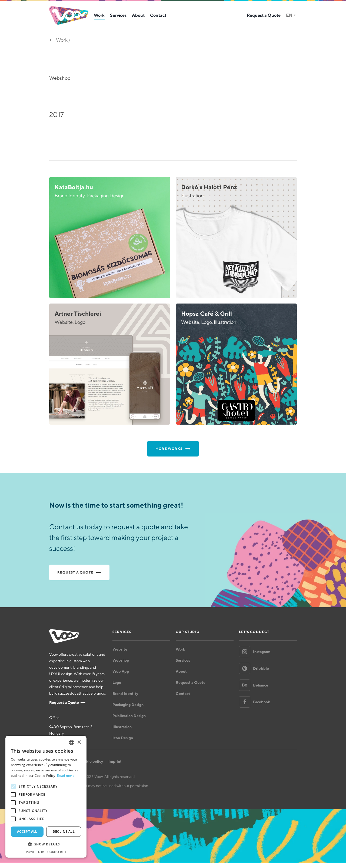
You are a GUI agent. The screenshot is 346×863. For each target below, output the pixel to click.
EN (289, 15)
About (138, 15)
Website (119, 649)
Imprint (115, 761)
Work (99, 15)
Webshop (60, 78)
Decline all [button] (64, 831)
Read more (65, 775)
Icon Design (122, 737)
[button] (46, 844)
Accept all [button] (27, 831)
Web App (120, 671)
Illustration (122, 726)
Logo (116, 682)
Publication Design (129, 715)
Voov (68, 15)
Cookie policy (91, 761)
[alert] (45, 797)
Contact (158, 15)
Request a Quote (264, 15)
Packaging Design (128, 704)
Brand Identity (125, 693)
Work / (63, 40)
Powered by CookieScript (46, 852)
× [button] (79, 742)
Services (118, 15)
